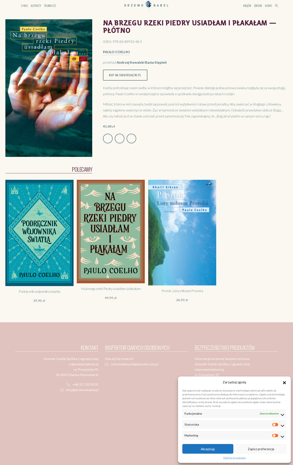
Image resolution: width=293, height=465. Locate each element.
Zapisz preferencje (261, 449)
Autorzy (36, 5)
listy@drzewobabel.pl (82, 390)
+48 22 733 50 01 (85, 384)
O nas (24, 5)
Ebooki (258, 5)
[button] (284, 382)
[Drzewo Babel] (146, 5)
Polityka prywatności (234, 457)
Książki (247, 5)
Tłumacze (50, 5)
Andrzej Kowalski (130, 62)
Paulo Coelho (116, 52)
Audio (268, 5)
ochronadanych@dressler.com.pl (134, 364)
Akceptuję (208, 449)
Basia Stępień (156, 62)
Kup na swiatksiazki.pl (125, 75)
